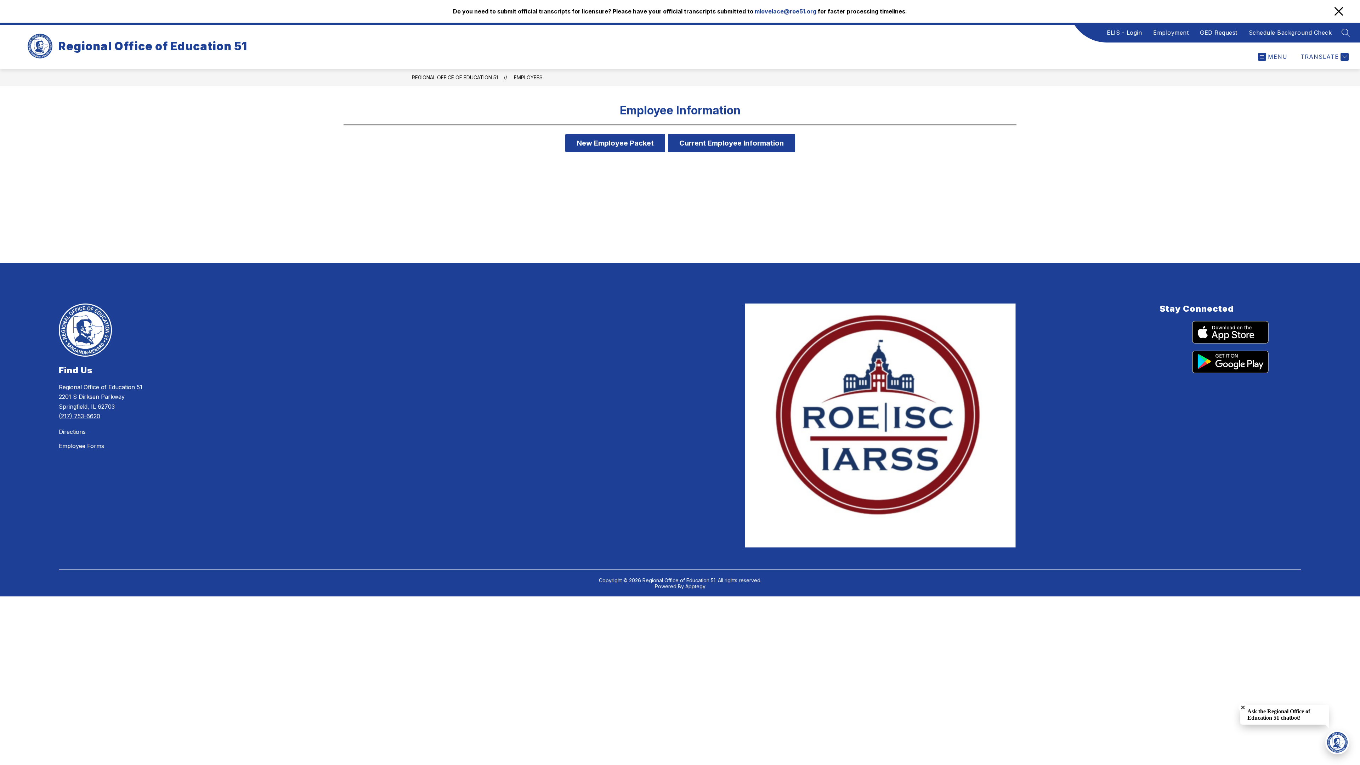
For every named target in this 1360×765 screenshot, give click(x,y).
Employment (1171, 32)
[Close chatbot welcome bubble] (1243, 707)
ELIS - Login (1124, 32)
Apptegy (695, 586)
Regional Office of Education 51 (455, 77)
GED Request (1218, 32)
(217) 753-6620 (79, 416)
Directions (72, 431)
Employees (528, 77)
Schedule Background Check (1290, 32)
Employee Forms (81, 445)
